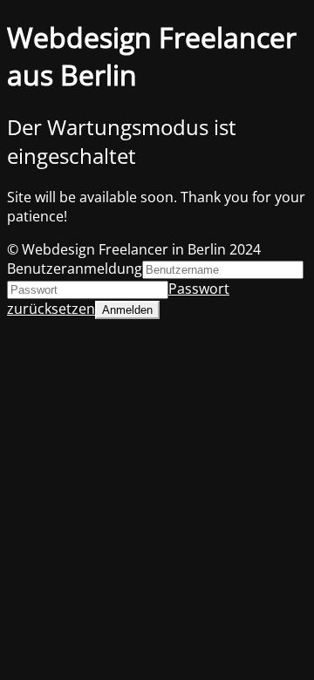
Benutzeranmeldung (74, 268)
